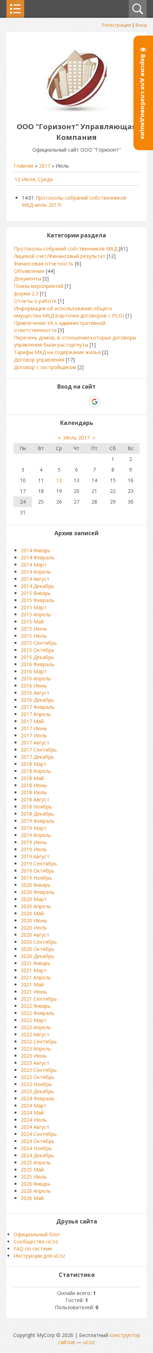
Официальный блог (37, 1234)
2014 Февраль (37, 557)
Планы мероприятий (38, 286)
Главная (23, 165)
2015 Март (34, 607)
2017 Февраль (37, 707)
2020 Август (35, 934)
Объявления (29, 271)
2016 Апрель (36, 678)
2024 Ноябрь (36, 1148)
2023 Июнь (34, 1055)
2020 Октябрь (37, 949)
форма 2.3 (26, 293)
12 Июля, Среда (34, 179)
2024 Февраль (37, 1098)
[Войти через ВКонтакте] (58, 401)
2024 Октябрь (37, 1141)
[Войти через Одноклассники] (107, 401)
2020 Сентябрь (39, 941)
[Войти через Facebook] (70, 401)
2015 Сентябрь (39, 642)
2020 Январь (36, 884)
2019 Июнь (34, 842)
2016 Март (34, 671)
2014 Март (34, 564)
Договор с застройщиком (45, 367)
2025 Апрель (36, 1162)
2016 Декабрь (37, 699)
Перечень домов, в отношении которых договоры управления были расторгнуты (75, 341)
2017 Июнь (34, 728)
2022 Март (34, 1020)
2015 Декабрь (37, 657)
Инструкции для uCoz (39, 1255)
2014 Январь (36, 550)
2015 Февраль (37, 600)
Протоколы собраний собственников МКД (65, 248)
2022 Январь (36, 1005)
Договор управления (39, 359)
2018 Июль (34, 792)
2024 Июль (34, 1119)
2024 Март (34, 1105)
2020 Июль (34, 927)
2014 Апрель (36, 571)
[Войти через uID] (46, 401)
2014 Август (35, 578)
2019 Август (35, 856)
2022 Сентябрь (39, 1041)
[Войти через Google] (94, 401)
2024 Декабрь (37, 1155)
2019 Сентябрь (39, 863)
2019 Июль (34, 849)
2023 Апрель (36, 1048)
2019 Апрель (36, 835)
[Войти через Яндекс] (82, 401)
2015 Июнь (34, 628)
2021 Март (34, 970)
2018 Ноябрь (36, 806)
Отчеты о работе (35, 301)
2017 (44, 165)
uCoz (89, 1342)
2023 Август (35, 1062)
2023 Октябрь (37, 1077)
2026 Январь (36, 1183)
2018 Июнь (34, 785)
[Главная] (77, 110)
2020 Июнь (34, 920)
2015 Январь (36, 593)
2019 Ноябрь (36, 877)
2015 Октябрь (37, 650)
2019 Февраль (37, 820)
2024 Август (35, 1126)
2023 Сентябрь (39, 1070)
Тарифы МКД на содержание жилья (57, 352)
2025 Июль (34, 1176)
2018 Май (32, 778)
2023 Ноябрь (36, 1084)
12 (59, 480)
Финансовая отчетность (44, 263)
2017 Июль (34, 735)
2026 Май (32, 1198)
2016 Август (35, 692)
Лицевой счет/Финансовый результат (59, 256)
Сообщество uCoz (36, 1241)
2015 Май (32, 621)
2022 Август (35, 1034)
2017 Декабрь (37, 756)
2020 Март (34, 899)
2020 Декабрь (37, 956)
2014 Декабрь (37, 586)
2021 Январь (36, 963)
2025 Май (32, 1169)
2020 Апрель (36, 906)
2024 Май (32, 1112)
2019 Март (34, 828)
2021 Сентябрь (39, 998)
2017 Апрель (36, 714)
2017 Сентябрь (39, 749)
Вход (141, 25)
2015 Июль (34, 635)
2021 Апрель (36, 977)
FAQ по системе (33, 1248)
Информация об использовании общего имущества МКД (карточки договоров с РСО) (69, 312)
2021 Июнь (34, 991)
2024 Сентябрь (39, 1134)
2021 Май (32, 984)
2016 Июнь (34, 685)
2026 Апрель (36, 1191)
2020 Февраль (37, 892)
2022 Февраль (37, 1013)
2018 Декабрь (37, 813)
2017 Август (35, 742)
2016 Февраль (37, 664)
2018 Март (34, 763)
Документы (27, 278)
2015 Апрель (36, 614)
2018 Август (35, 799)
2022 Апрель (36, 1027)
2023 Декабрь (37, 1091)
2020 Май (32, 913)
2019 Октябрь (37, 870)
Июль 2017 (76, 437)
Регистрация (116, 25)
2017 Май (32, 721)
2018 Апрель (36, 771)
